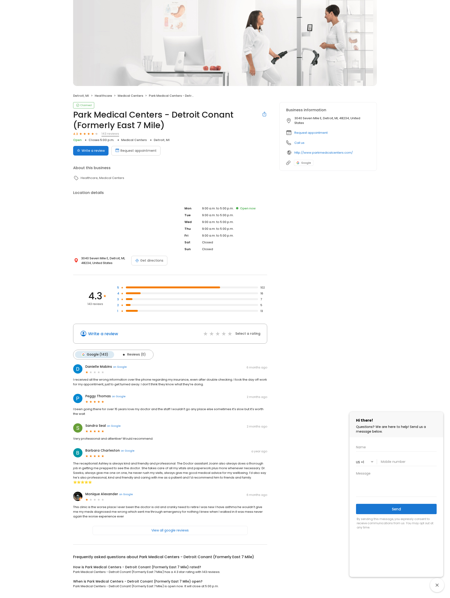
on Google (120, 367)
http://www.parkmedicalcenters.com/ (323, 152)
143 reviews (110, 133)
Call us (299, 143)
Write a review (93, 150)
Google (306, 163)
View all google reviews (170, 530)
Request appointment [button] (311, 132)
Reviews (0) (136, 354)
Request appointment (138, 150)
